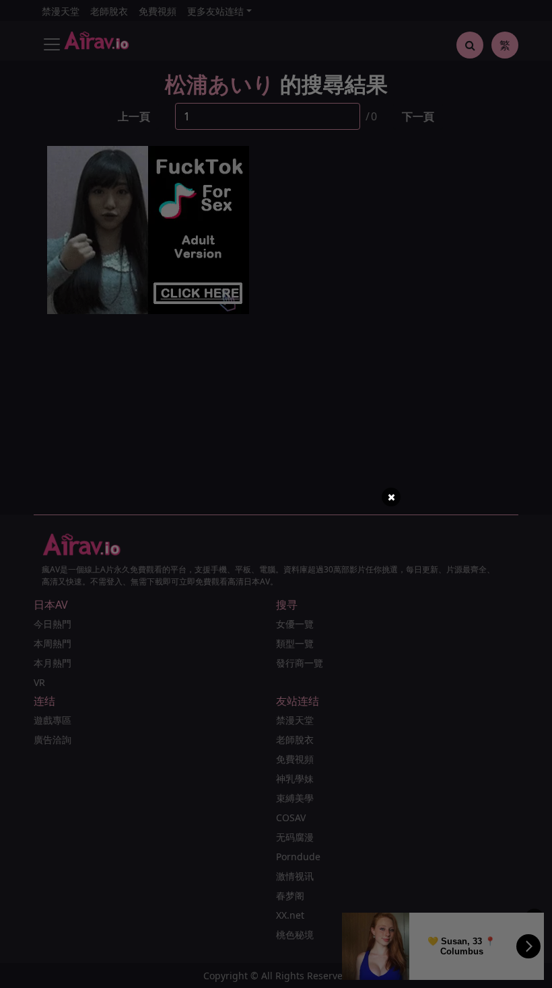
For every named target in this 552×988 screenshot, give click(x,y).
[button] (391, 497)
